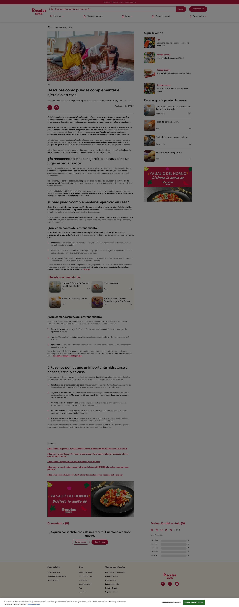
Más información (34, 604)
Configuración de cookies (171, 602)
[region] (119, 602)
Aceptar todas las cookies (193, 602)
